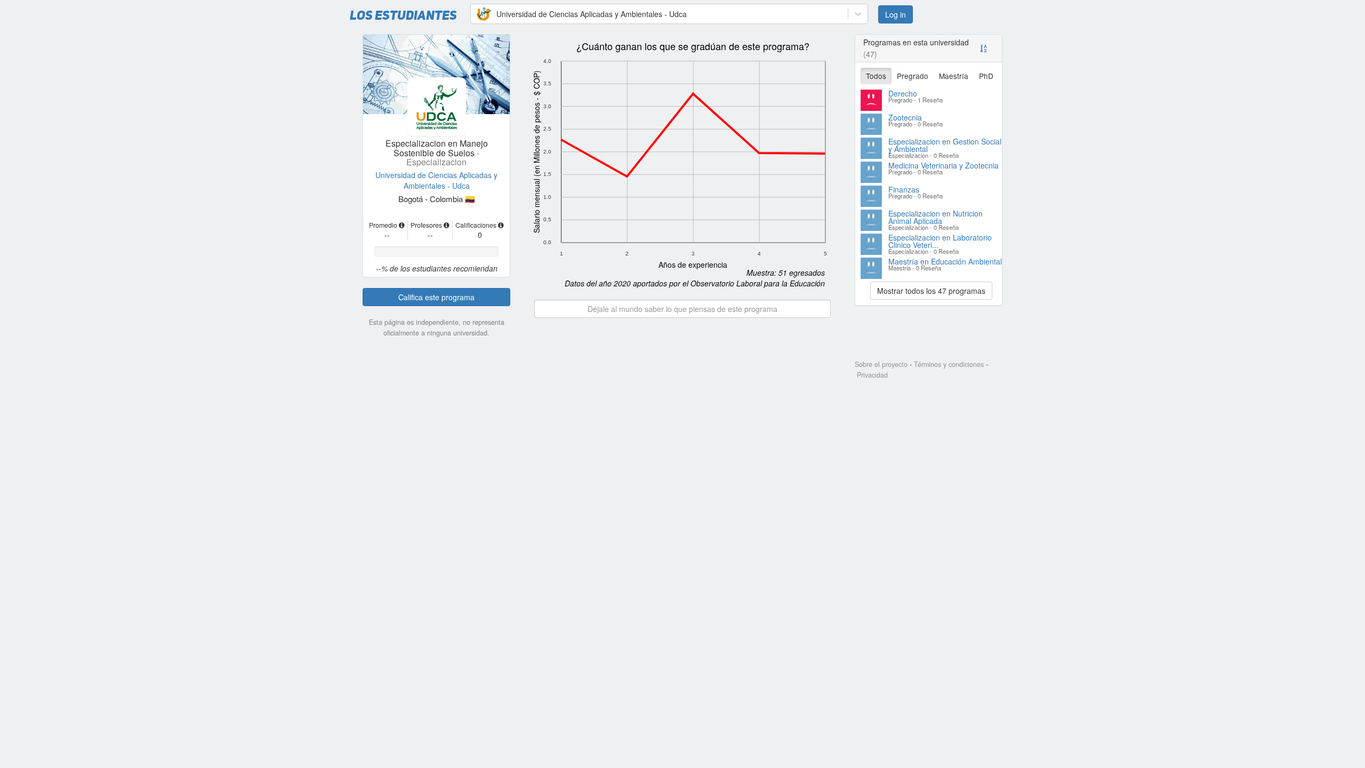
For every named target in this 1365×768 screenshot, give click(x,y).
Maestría (953, 75)
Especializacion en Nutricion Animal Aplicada (935, 217)
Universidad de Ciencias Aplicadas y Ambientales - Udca (436, 180)
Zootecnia (905, 117)
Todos (876, 75)
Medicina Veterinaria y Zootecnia (943, 165)
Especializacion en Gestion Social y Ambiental (944, 145)
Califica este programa (436, 297)
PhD (986, 75)
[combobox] (477, 14)
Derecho (902, 93)
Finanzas (903, 189)
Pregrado (912, 75)
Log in (895, 14)
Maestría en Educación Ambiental (945, 261)
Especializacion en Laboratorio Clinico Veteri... (940, 241)
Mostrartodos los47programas (931, 290)
